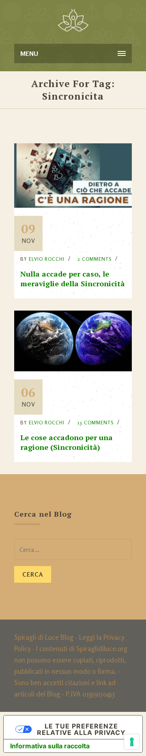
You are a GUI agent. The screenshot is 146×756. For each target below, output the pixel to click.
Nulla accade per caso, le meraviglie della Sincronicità (72, 278)
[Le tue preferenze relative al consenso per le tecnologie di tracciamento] (132, 742)
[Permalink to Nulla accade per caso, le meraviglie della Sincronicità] (73, 205)
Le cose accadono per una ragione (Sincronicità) (66, 442)
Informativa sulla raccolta (50, 746)
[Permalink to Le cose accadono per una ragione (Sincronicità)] (73, 368)
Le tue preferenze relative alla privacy (81, 729)
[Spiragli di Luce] (73, 20)
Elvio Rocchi (46, 259)
